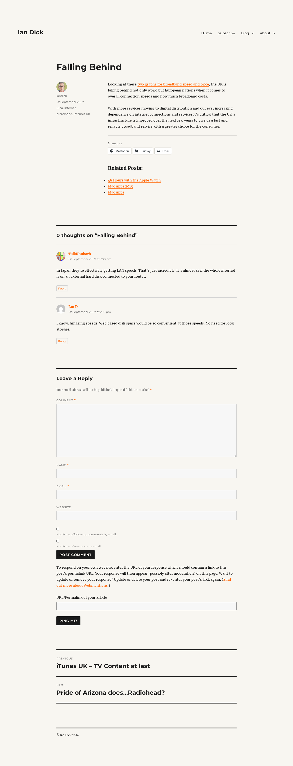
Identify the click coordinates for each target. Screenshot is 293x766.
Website (63, 507)
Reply (62, 288)
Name (62, 465)
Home (206, 33)
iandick (61, 95)
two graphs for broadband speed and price (173, 84)
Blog (245, 33)
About (265, 33)
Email (62, 486)
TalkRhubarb (79, 254)
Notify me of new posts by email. (78, 546)
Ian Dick (30, 32)
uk (88, 114)
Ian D (73, 307)
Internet (70, 108)
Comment (66, 400)
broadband (64, 114)
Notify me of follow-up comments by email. (86, 534)
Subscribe (226, 33)
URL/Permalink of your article (81, 597)
